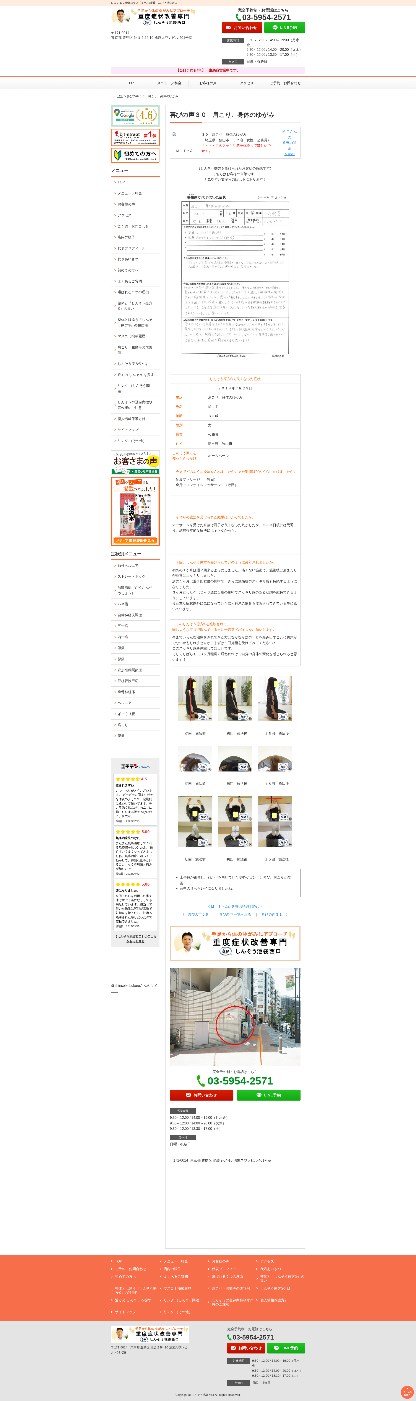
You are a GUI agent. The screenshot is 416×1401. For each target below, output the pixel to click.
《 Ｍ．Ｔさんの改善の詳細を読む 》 (235, 906)
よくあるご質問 (130, 281)
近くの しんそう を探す (136, 375)
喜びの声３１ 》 (275, 914)
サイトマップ (128, 430)
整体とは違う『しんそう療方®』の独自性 (135, 322)
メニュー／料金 (169, 83)
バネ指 (123, 604)
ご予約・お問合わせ (285, 83)
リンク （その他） (132, 441)
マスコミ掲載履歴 (131, 336)
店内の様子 (126, 237)
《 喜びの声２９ (195, 914)
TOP (130, 83)
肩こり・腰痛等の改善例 (135, 350)
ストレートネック (131, 576)
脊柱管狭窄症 (128, 681)
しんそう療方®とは (133, 364)
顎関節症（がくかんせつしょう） (135, 590)
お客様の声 (208, 83)
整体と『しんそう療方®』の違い (135, 306)
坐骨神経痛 (126, 692)
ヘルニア (125, 703)
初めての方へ (128, 270)
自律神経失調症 (130, 615)
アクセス (247, 83)
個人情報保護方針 (131, 419)
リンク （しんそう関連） (134, 388)
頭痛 (121, 648)
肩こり (123, 725)
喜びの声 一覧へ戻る (235, 914)
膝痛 (121, 659)
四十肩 (123, 637)
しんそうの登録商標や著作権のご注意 (135, 405)
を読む (289, 154)
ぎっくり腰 (126, 714)
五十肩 (123, 626)
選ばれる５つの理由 (133, 292)
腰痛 (121, 736)
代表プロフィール (131, 248)
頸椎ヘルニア (128, 565)
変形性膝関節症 (130, 670)
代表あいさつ (128, 259)
